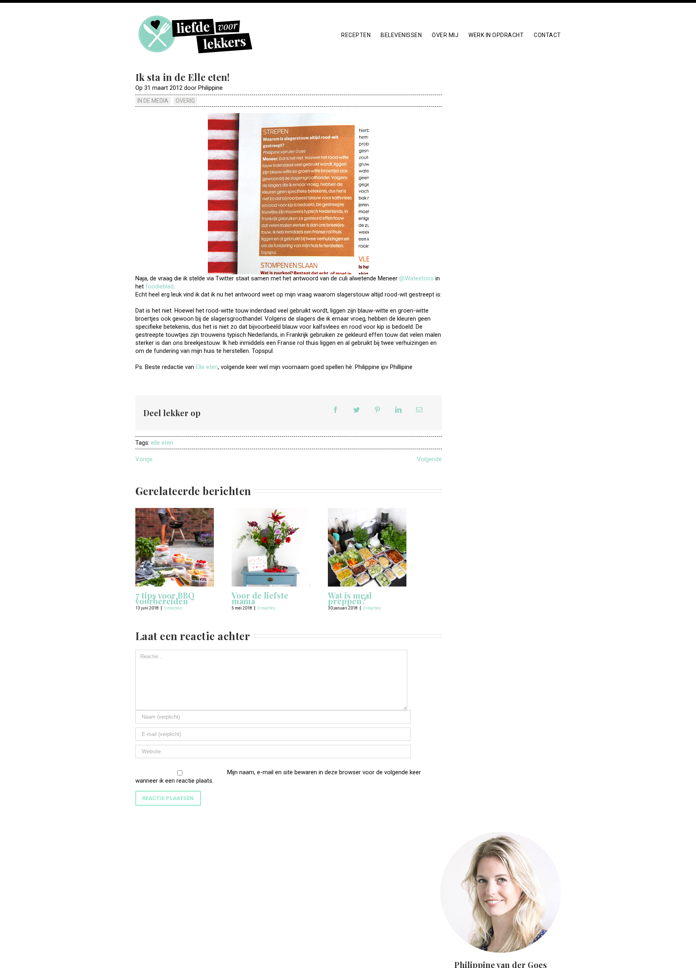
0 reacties (173, 608)
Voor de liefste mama (260, 598)
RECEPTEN (356, 35)
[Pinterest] (377, 409)
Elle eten (207, 367)
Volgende (429, 459)
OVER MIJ (445, 35)
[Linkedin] (398, 409)
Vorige (144, 459)
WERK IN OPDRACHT (496, 35)
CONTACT (547, 35)
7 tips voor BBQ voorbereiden (165, 598)
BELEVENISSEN (401, 35)
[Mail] (419, 409)
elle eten (162, 442)
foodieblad (159, 286)
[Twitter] (356, 409)
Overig (185, 100)
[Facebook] (335, 409)
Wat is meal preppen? (350, 598)
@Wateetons (416, 278)
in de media (152, 100)
